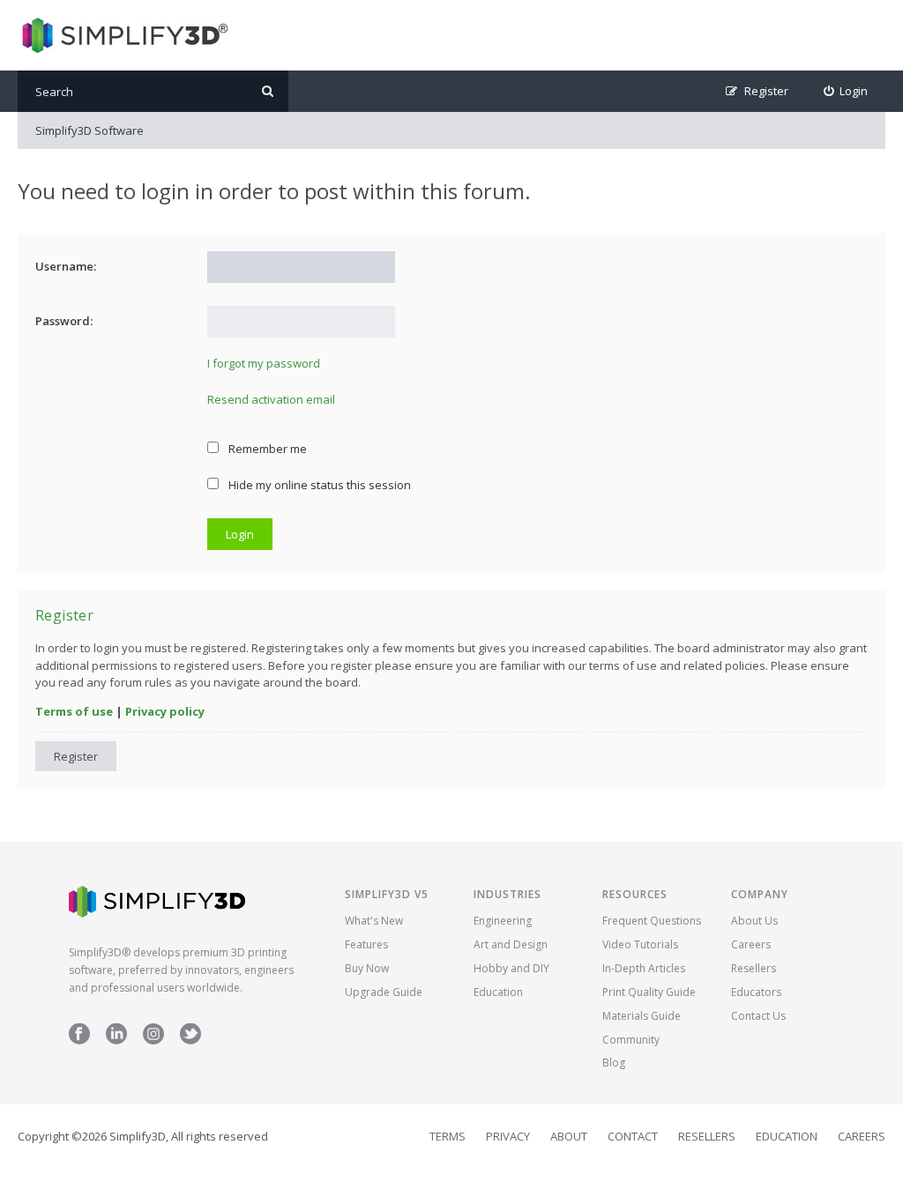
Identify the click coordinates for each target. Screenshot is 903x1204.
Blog (613, 1062)
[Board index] (123, 35)
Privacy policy (165, 711)
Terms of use (74, 711)
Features (366, 944)
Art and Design (511, 944)
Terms (447, 1136)
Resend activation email (271, 399)
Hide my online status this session (318, 485)
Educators (756, 992)
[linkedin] (116, 1040)
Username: (65, 266)
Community (631, 1039)
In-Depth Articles (643, 968)
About (568, 1136)
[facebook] (79, 1040)
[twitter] (190, 1040)
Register (76, 756)
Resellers (753, 968)
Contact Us (758, 1015)
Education (498, 992)
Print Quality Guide (649, 992)
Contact (633, 1136)
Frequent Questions (651, 920)
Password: (64, 321)
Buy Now (367, 968)
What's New (374, 920)
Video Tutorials (640, 944)
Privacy (508, 1136)
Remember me (266, 449)
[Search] (267, 91)
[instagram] (153, 1040)
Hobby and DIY (511, 968)
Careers (751, 944)
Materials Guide (641, 1015)
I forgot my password (263, 363)
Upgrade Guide (383, 992)
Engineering (503, 920)
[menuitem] (846, 91)
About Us (754, 920)
